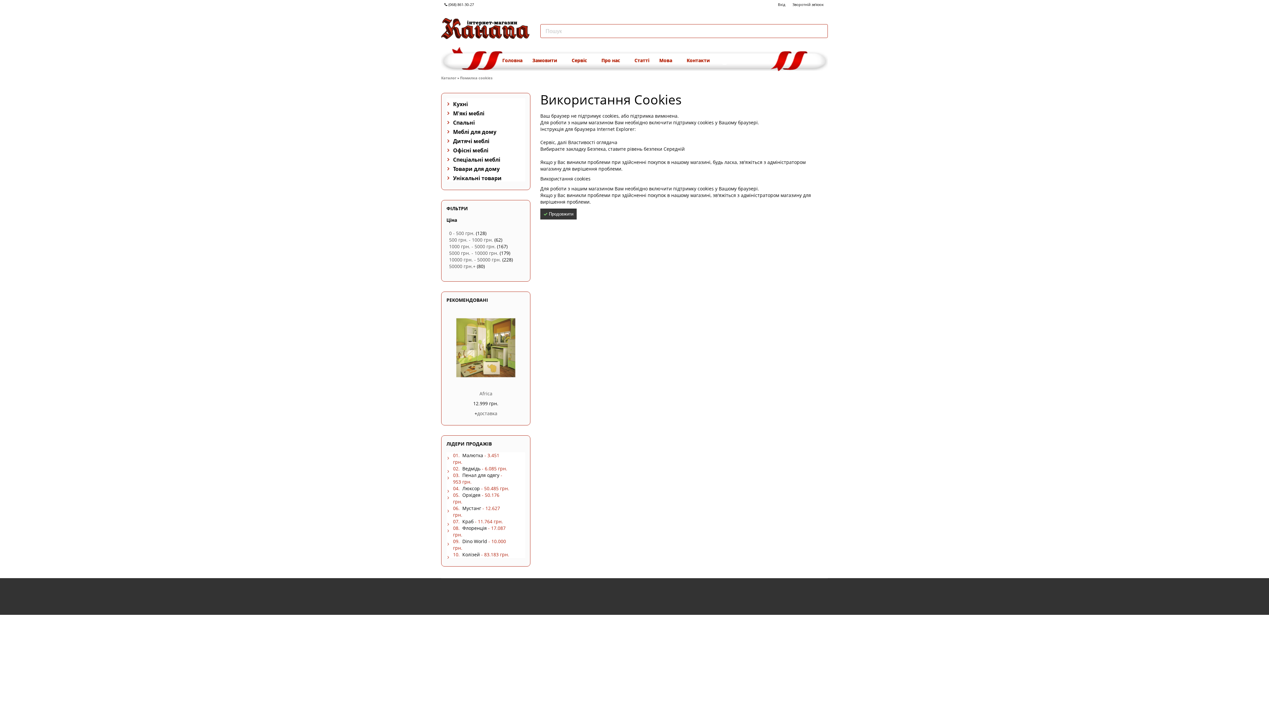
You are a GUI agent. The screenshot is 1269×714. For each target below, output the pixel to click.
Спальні (464, 122)
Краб (468, 521)
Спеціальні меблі (476, 159)
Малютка (472, 455)
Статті (641, 60)
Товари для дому (476, 169)
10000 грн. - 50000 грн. (475, 260)
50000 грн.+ (462, 266)
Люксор (471, 488)
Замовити (545, 60)
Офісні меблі (470, 150)
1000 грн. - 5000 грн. (472, 246)
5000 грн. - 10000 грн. (473, 253)
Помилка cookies (476, 77)
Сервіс (580, 60)
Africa (486, 393)
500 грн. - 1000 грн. (471, 240)
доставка (487, 413)
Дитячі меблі (471, 141)
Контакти (698, 60)
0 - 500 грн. (462, 233)
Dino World (474, 541)
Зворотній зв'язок (808, 4)
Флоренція (474, 528)
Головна (512, 60)
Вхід (781, 4)
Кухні (460, 104)
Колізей (471, 554)
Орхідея (471, 495)
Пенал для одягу (480, 475)
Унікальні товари (477, 178)
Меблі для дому (474, 132)
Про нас (611, 60)
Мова (666, 60)
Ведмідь (471, 468)
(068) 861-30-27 (460, 4)
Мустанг (471, 508)
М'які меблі (468, 113)
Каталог (448, 77)
